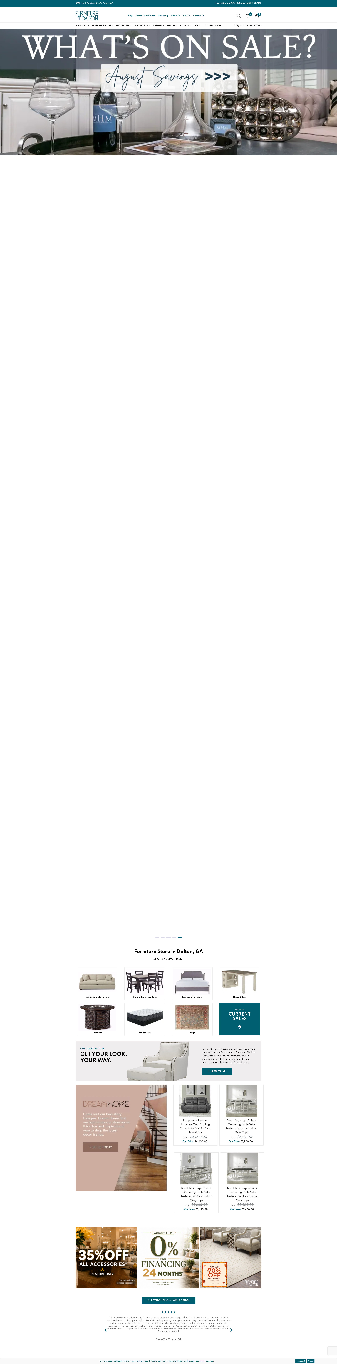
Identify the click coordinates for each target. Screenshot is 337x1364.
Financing (163, 16)
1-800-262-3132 (253, 3)
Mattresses (122, 26)
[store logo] (87, 15)
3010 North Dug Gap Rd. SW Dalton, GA (94, 3)
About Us (175, 16)
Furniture (81, 26)
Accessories (141, 26)
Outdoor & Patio (101, 26)
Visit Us (186, 16)
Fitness (171, 26)
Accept (301, 1361)
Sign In (239, 26)
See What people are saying (168, 1300)
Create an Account (253, 25)
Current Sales (213, 26)
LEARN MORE (220, 1071)
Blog (130, 16)
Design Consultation (145, 16)
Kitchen (184, 26)
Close (310, 1361)
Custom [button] (157, 26)
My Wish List (250, 14)
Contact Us (198, 16)
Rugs (198, 26)
